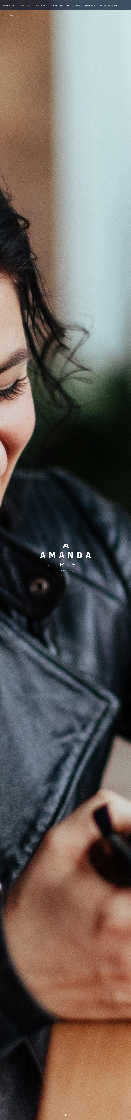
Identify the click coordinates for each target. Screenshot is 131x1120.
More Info (90, 5)
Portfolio (40, 5)
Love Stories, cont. (109, 5)
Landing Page (9, 5)
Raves (77, 5)
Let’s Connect (10, 15)
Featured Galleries (60, 5)
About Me (25, 5)
